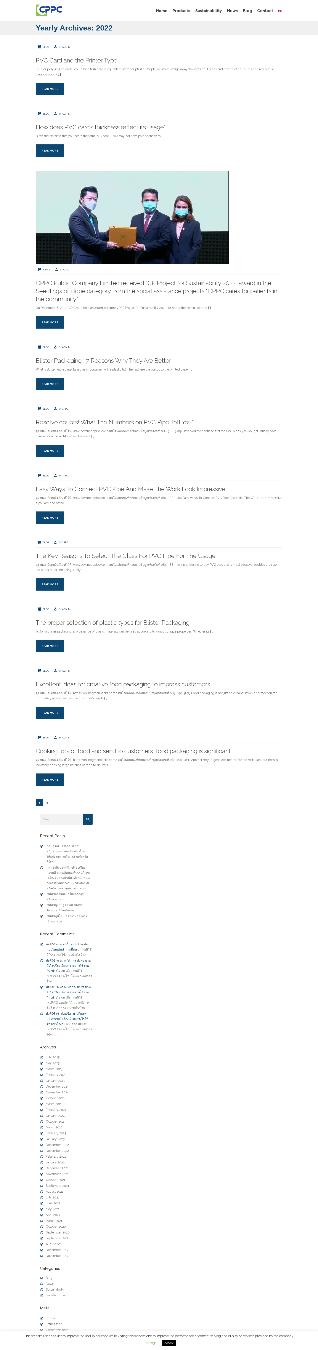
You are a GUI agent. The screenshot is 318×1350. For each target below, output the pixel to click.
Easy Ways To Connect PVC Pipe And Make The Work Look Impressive (130, 489)
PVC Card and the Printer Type (76, 60)
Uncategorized (56, 1295)
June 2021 (53, 1203)
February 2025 (56, 1075)
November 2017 (57, 1255)
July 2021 (52, 1197)
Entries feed (54, 1324)
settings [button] (150, 1343)
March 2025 (54, 1069)
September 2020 (58, 1232)
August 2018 (54, 1244)
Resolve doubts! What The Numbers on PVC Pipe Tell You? (115, 422)
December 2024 (57, 1086)
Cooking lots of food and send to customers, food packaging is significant (133, 751)
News (232, 10)
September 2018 (57, 1238)
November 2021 (57, 1174)
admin (66, 47)
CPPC (66, 269)
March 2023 (54, 1127)
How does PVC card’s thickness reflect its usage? (101, 127)
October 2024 (56, 1098)
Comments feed (57, 1330)
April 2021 (53, 1215)
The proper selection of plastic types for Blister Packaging (113, 622)
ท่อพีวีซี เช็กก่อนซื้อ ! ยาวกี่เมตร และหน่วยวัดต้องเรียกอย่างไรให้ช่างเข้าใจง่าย (67, 1019)
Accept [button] (168, 1343)
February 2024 (56, 1110)
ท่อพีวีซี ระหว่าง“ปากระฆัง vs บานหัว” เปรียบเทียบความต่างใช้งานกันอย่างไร (68, 966)
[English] (279, 11)
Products (181, 10)
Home (161, 10)
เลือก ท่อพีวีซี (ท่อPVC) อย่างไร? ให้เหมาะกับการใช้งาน (69, 976)
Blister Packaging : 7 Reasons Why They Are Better (103, 360)
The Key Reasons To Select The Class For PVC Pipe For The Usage (125, 555)
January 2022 (55, 1162)
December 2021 (57, 1168)
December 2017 (57, 1250)
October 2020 (56, 1226)
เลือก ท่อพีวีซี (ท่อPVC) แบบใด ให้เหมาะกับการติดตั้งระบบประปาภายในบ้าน (68, 1003)
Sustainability (208, 10)
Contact (265, 10)
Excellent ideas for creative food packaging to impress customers (123, 684)
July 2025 (52, 1057)
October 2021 (55, 1180)
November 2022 (57, 1150)
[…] (59, 74)
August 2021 (54, 1191)
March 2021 (54, 1220)
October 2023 (56, 1121)
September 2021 (57, 1185)
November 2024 (57, 1092)
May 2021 (52, 1209)
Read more (50, 89)
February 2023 (56, 1133)
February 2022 (56, 1156)
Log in (50, 1318)
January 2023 (55, 1139)
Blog (247, 10)
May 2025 (52, 1063)
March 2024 (54, 1104)
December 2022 (57, 1145)
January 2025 (55, 1080)
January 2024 (55, 1115)
